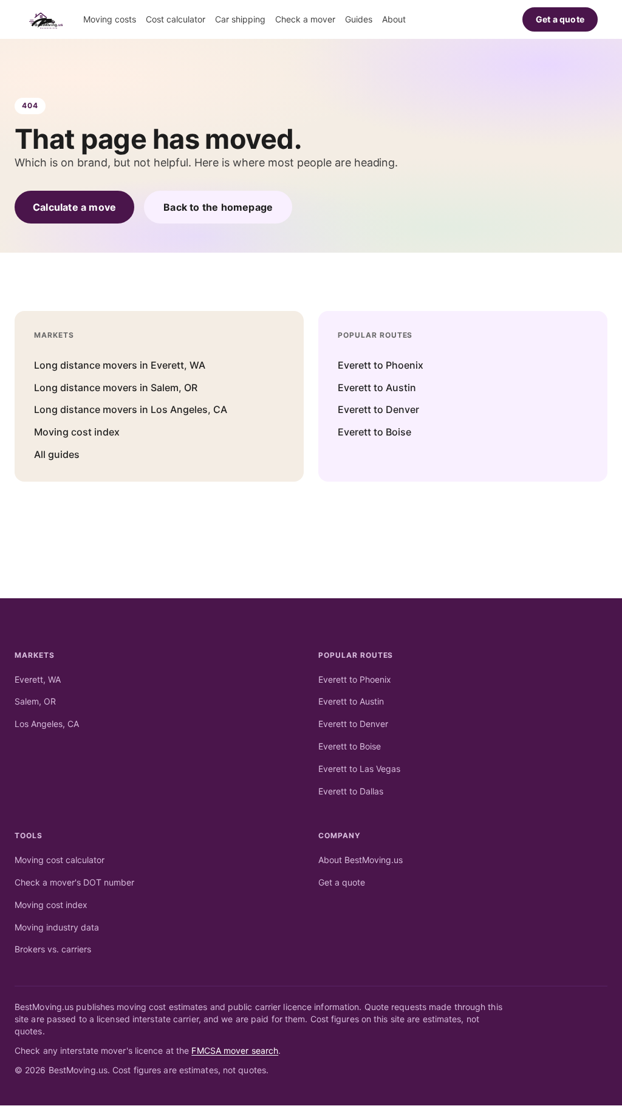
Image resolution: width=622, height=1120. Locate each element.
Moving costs (109, 19)
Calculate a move (74, 207)
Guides (358, 19)
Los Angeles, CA (47, 724)
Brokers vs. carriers (53, 949)
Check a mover (305, 19)
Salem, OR (35, 701)
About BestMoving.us (360, 860)
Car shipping (240, 19)
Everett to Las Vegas (359, 768)
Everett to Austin (377, 387)
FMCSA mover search (234, 1050)
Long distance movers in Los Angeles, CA (130, 409)
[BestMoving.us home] (48, 19)
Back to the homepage (218, 207)
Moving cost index (77, 432)
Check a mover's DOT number (74, 882)
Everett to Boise (374, 432)
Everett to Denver (378, 409)
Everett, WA (38, 679)
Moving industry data (57, 927)
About (394, 19)
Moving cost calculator (59, 860)
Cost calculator (175, 19)
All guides (57, 454)
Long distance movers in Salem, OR (115, 387)
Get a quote (560, 19)
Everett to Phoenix (380, 365)
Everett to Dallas (350, 791)
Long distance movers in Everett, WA (119, 365)
